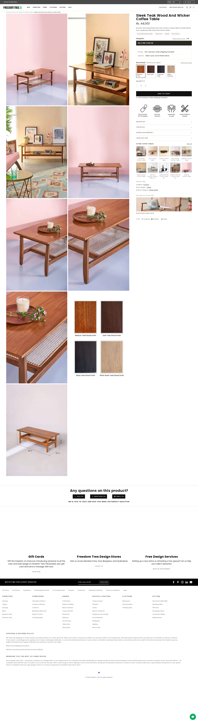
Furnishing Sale (37, 618)
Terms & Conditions (113, 590)
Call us (80, 496)
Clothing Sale (127, 608)
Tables (20, 12)
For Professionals (59, 590)
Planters (95, 604)
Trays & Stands (67, 611)
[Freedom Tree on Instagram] (182, 582)
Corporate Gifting (158, 614)
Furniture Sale (7, 618)
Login (125, 590)
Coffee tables (28, 12)
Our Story (5, 590)
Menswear (126, 601)
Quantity (140, 81)
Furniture (14, 12)
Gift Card (155, 608)
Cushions (35, 608)
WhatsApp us (99, 496)
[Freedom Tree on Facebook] (173, 582)
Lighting (95, 624)
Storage (5, 608)
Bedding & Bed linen (39, 611)
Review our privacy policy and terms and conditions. (24, 649)
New (28, 7)
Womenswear (127, 604)
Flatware (65, 618)
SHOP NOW (36, 572)
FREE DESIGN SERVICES (176, 7)
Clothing (53, 7)
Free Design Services (41, 590)
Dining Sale (66, 627)
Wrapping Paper (158, 611)
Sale (70, 7)
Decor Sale (96, 627)
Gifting (63, 7)
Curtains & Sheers (38, 604)
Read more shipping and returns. (18, 646)
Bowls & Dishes (67, 608)
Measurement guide (179, 38)
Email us (120, 496)
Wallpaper (96, 621)
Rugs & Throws (37, 614)
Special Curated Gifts (159, 601)
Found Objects (97, 618)
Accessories (66, 621)
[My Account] (190, 7)
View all (189, 144)
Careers (71, 590)
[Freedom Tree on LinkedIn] (186, 582)
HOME (45, 7)
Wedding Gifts (157, 604)
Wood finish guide (186, 63)
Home (8, 12)
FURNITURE (36, 7)
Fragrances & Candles (100, 614)
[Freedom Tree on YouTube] (191, 582)
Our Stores (16, 590)
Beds (4, 611)
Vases (94, 608)
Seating (5, 601)
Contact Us (81, 590)
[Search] (187, 7)
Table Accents (97, 601)
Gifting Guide (157, 618)
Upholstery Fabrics (38, 601)
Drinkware (66, 614)
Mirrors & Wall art (98, 611)
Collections (66, 601)
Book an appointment (161, 569)
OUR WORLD (163, 7)
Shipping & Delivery (96, 590)
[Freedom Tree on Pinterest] (178, 582)
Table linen (66, 624)
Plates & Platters (68, 604)
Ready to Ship (7, 614)
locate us (99, 566)
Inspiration (27, 590)
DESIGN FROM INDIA (10, 2)
